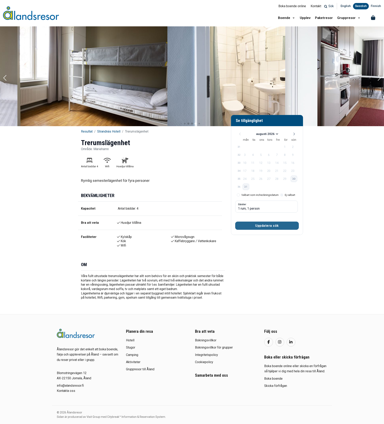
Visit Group (93, 416)
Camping (132, 355)
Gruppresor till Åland (140, 369)
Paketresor (324, 18)
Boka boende (273, 378)
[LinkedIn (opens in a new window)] (291, 342)
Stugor (130, 347)
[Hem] (31, 13)
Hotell (130, 340)
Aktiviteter (133, 362)
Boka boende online (292, 6)
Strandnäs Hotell (108, 131)
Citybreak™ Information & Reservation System (136, 416)
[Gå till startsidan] (76, 333)
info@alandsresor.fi (70, 385)
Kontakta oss (66, 391)
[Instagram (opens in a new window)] (279, 342)
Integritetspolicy (206, 355)
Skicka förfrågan (275, 386)
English (346, 6)
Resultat (87, 131)
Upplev (305, 18)
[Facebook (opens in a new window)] (268, 342)
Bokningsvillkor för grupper (214, 347)
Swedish (361, 6)
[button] (5, 78)
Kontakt (316, 6)
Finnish (376, 6)
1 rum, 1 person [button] (249, 208)
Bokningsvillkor (205, 340)
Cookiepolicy (204, 362)
